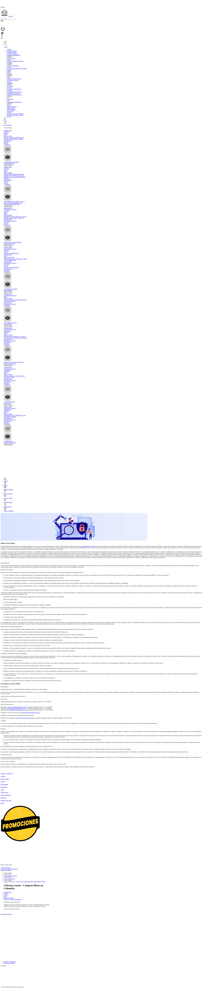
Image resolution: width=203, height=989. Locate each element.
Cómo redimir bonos (6, 795)
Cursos (2, 789)
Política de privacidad (6, 800)
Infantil (2, 803)
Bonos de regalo (5, 779)
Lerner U (10, 16)
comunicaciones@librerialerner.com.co (17, 707)
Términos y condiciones (7, 773)
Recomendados (4, 784)
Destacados (3, 798)
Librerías (3, 776)
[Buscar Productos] (2, 21)
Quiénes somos (4, 792)
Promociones (4, 787)
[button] (34, 36)
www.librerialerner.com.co (87, 546)
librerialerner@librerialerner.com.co (31, 712)
